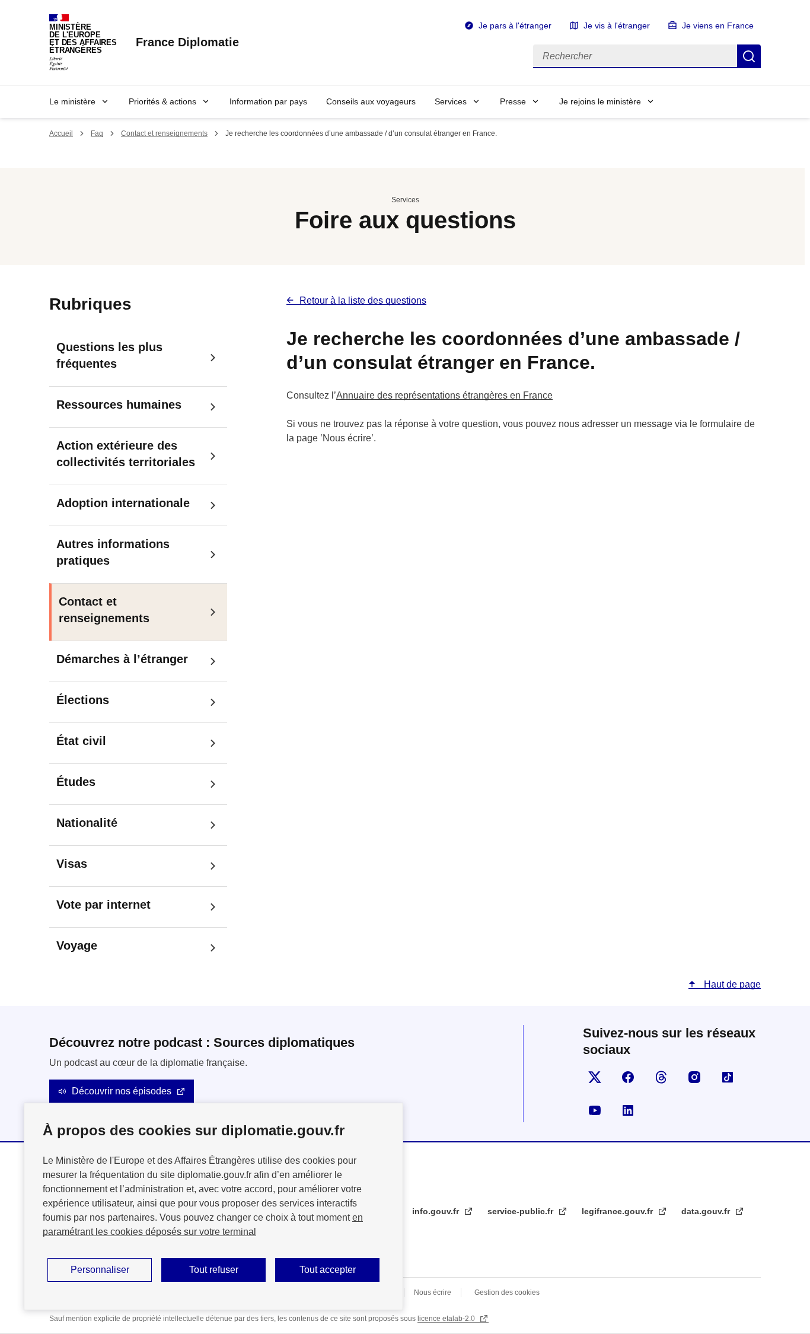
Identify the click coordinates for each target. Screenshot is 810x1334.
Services (451, 101)
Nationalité (86, 822)
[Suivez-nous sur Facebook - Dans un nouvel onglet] (628, 1077)
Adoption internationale (123, 503)
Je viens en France (718, 25)
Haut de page (731, 984)
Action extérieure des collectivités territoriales (125, 454)
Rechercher (749, 56)
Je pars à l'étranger (515, 25)
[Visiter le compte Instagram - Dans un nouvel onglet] (694, 1077)
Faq (97, 133)
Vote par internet (103, 904)
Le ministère (72, 101)
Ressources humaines (118, 404)
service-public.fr (521, 1211)
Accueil (61, 133)
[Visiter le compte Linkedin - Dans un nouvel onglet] (628, 1110)
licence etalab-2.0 (447, 1318)
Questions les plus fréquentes (109, 355)
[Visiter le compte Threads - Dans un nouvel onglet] (661, 1077)
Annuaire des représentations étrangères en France (444, 395)
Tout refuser (213, 1270)
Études (75, 781)
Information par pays (268, 101)
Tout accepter (327, 1270)
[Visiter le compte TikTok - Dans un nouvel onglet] (727, 1077)
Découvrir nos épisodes (121, 1091)
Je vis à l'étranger (616, 25)
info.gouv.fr (436, 1211)
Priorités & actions (162, 101)
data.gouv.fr (706, 1211)
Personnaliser (100, 1270)
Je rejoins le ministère (600, 101)
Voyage (76, 945)
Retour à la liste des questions (362, 300)
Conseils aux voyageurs (371, 101)
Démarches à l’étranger (122, 659)
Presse (513, 101)
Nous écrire (432, 1292)
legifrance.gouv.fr (618, 1211)
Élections (82, 699)
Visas (71, 863)
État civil (81, 740)
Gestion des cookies (507, 1292)
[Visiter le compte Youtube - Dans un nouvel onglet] (595, 1110)
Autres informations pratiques (113, 552)
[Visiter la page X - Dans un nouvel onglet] (595, 1077)
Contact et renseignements (164, 133)
